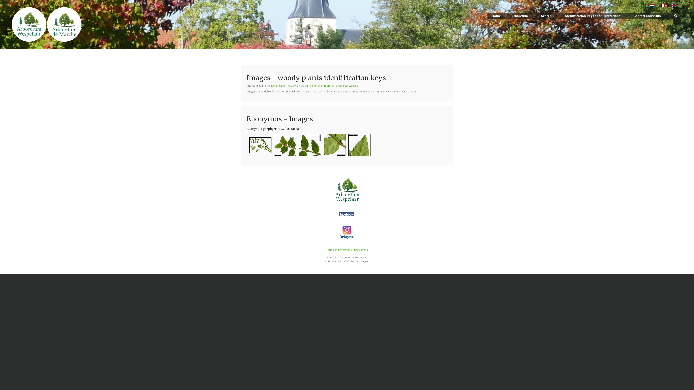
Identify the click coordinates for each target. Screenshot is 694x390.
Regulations (361, 250)
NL (657, 6)
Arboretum (519, 16)
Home (496, 16)
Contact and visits (647, 16)
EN (678, 6)
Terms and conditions (339, 250)
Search (546, 16)
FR (667, 6)
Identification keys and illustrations (592, 16)
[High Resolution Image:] (259, 146)
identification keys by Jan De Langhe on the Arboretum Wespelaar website (314, 85)
